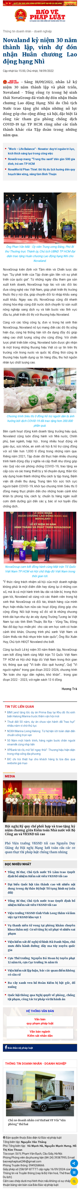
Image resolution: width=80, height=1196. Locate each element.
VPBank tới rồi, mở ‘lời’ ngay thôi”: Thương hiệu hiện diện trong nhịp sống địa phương (41, 751)
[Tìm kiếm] (74, 1181)
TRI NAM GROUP (14, 1190)
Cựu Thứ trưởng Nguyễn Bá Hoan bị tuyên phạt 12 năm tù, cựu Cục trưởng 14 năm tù (41, 960)
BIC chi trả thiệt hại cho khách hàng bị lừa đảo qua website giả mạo (41, 761)
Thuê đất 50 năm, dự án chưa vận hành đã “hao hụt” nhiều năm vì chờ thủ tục (41, 723)
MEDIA (10, 776)
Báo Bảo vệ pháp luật (20, 1047)
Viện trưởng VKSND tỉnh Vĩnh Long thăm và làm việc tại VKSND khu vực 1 (41, 915)
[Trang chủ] (40, 15)
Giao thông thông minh (42, 1190)
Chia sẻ (74, 1163)
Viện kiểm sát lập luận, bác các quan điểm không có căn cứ (41, 972)
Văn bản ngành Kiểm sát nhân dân (40, 1033)
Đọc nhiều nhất (18, 864)
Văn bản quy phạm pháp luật (40, 1021)
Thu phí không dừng (16, 1194)
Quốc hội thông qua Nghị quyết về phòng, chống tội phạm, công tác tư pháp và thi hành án (41, 997)
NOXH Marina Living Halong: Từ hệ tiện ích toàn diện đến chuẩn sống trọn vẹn (41, 733)
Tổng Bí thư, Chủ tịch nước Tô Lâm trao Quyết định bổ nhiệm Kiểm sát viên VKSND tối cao (41, 874)
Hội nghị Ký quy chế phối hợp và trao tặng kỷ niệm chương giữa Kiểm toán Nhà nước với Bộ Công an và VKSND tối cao (40, 830)
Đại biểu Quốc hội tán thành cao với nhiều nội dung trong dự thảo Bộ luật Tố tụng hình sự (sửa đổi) (41, 888)
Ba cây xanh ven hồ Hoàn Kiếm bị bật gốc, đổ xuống (41, 985)
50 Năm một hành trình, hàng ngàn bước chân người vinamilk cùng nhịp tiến (41, 742)
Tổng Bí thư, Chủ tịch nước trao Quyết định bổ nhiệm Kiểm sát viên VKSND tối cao (41, 903)
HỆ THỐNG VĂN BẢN (40, 1011)
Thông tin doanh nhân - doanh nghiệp (27, 31)
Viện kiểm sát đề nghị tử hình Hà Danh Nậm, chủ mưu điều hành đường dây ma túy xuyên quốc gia (41, 946)
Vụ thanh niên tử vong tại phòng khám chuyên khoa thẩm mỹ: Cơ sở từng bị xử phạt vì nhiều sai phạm (41, 929)
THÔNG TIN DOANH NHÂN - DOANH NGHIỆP (35, 1063)
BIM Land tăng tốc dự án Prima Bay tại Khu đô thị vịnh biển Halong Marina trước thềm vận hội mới (41, 714)
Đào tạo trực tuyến (43, 1194)
